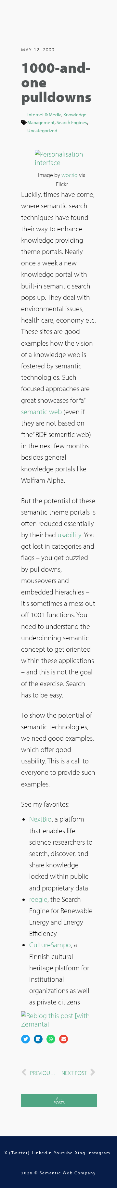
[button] (25, 1039)
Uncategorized (42, 130)
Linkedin (42, 1152)
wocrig (69, 175)
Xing (80, 1152)
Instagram (98, 1152)
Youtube (63, 1152)
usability (69, 534)
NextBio (40, 819)
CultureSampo (50, 944)
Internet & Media (44, 114)
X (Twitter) (17, 1152)
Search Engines (72, 122)
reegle (38, 899)
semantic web (41, 411)
